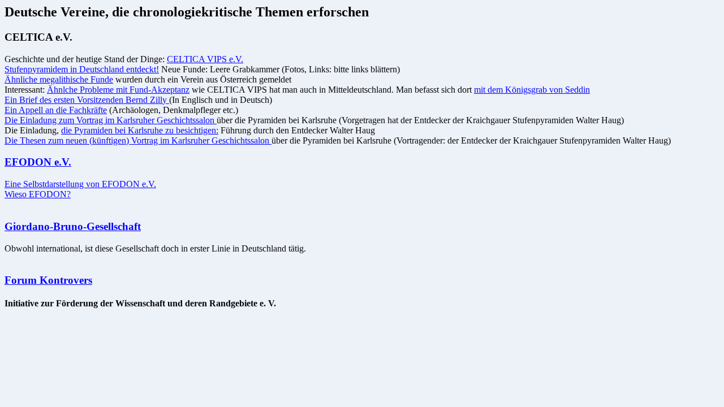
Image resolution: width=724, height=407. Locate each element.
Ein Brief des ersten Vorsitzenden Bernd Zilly (87, 100)
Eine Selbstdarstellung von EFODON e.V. (80, 184)
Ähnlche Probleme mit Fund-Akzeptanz (118, 89)
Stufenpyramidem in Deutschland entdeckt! (82, 69)
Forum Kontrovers (48, 280)
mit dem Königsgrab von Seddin (532, 89)
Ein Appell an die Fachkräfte (56, 110)
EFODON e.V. (38, 162)
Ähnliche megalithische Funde (59, 79)
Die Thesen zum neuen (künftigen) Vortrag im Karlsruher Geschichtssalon (138, 140)
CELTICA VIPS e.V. (205, 59)
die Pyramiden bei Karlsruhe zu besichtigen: (139, 130)
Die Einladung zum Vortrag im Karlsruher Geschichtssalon (111, 120)
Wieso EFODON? (38, 194)
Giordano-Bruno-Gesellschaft (73, 226)
